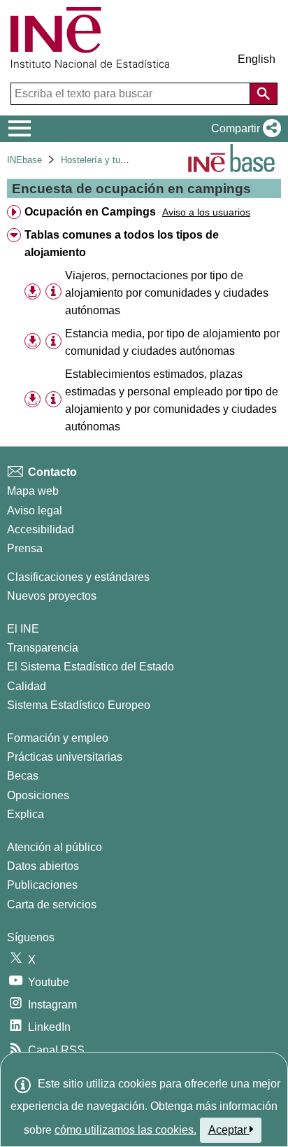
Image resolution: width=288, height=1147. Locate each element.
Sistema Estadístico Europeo (78, 705)
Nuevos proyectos (51, 596)
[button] (243, 128)
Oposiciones (38, 795)
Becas (22, 776)
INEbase (24, 160)
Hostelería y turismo (102, 160)
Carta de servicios (51, 904)
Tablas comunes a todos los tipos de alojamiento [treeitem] (121, 243)
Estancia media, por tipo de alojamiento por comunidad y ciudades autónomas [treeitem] (172, 342)
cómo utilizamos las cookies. (125, 1130)
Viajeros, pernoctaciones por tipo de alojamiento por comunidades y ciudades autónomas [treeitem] (166, 292)
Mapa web (33, 491)
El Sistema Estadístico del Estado (90, 667)
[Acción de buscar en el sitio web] (264, 94)
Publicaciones (42, 885)
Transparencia (42, 648)
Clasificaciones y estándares (78, 577)
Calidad (26, 686)
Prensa (25, 548)
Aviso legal (34, 510)
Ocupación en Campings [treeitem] (90, 212)
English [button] (256, 59)
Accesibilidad (40, 529)
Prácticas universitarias (64, 757)
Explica (25, 814)
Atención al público (54, 847)
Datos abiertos (43, 866)
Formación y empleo (57, 738)
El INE (23, 629)
